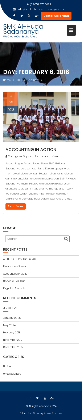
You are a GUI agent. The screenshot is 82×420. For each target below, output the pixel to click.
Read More (15, 206)
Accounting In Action (30, 149)
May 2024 (9, 325)
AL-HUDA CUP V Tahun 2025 (20, 259)
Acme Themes (53, 413)
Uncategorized (49, 156)
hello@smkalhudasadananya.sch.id (41, 9)
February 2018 (12, 332)
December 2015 (13, 347)
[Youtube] (29, 16)
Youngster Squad (20, 156)
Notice (7, 366)
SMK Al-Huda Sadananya (23, 29)
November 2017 (12, 340)
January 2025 (12, 318)
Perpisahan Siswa (14, 266)
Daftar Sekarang (56, 16)
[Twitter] (21, 16)
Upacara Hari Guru (14, 281)
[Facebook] (14, 16)
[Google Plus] (36, 16)
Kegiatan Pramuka (14, 288)
